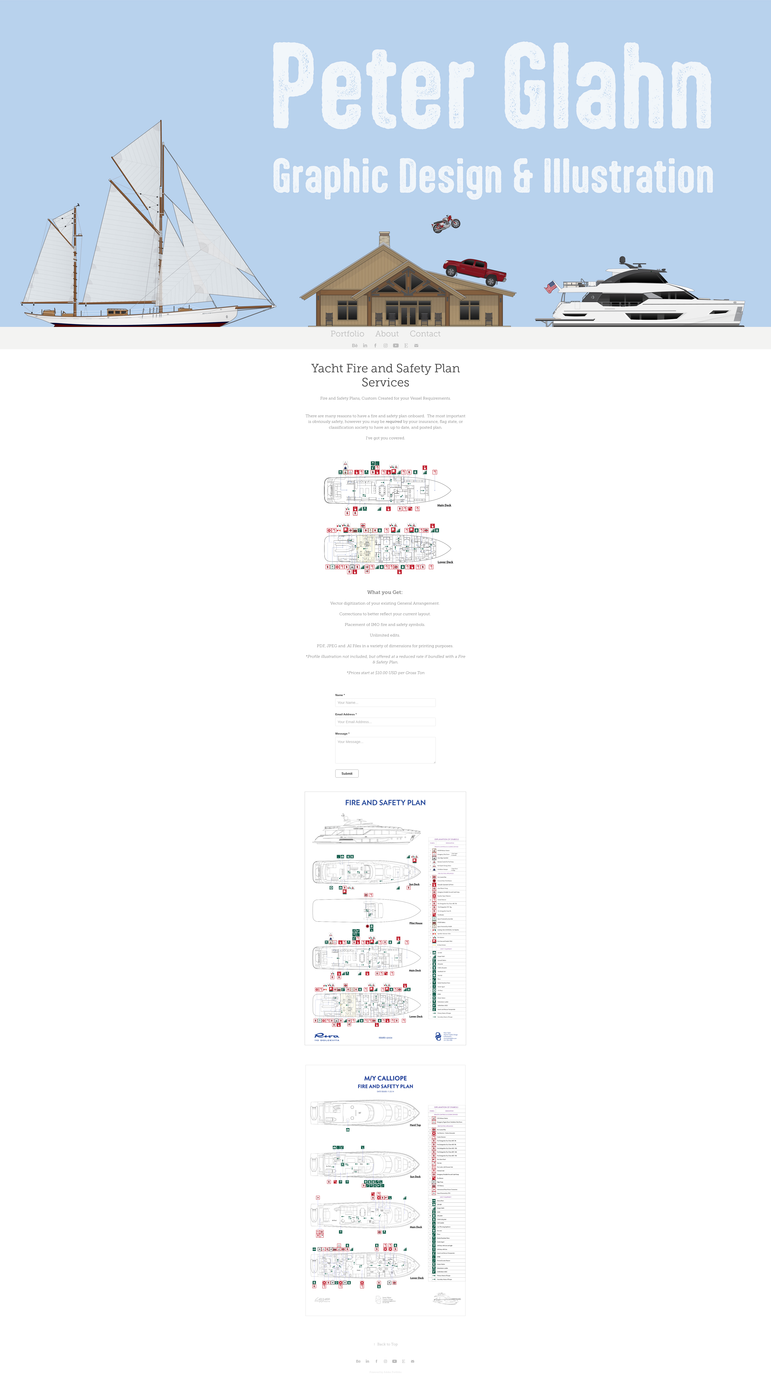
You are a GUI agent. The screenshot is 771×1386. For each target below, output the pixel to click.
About (387, 333)
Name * (340, 695)
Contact (425, 333)
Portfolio (347, 333)
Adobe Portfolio (393, 1372)
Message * (342, 733)
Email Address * (346, 714)
